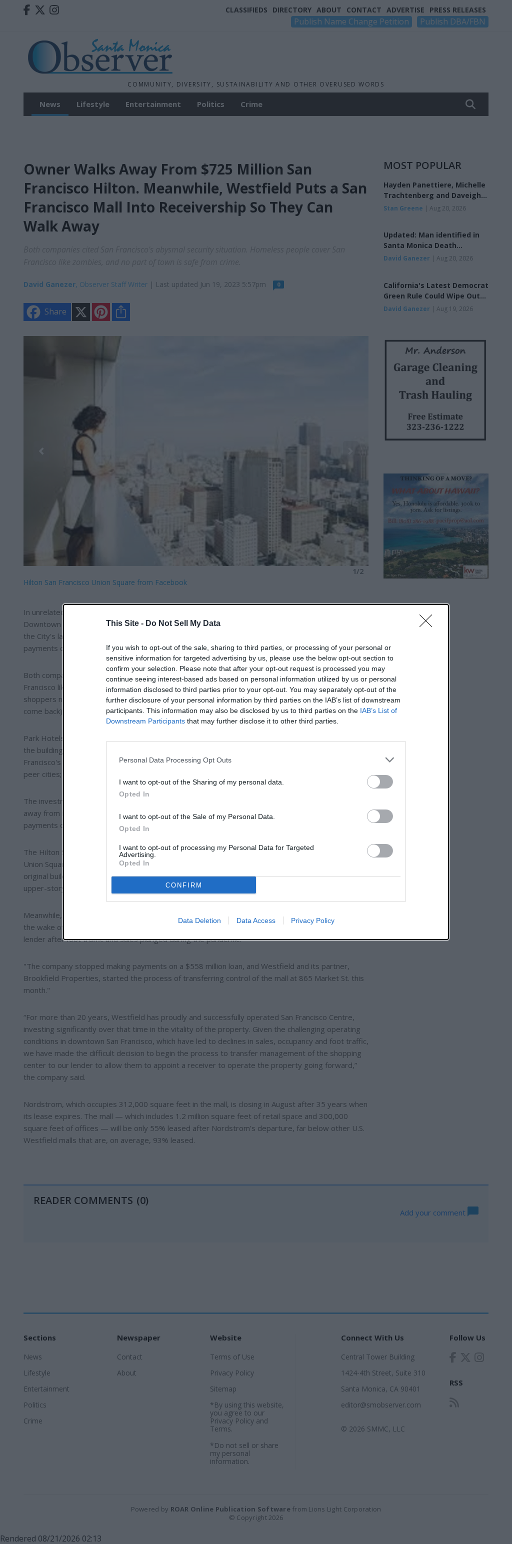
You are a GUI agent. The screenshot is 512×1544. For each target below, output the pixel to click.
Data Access (256, 920)
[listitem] (256, 759)
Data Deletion (199, 920)
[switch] (380, 781)
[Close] (429, 624)
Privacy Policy (312, 920)
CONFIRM (184, 885)
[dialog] (256, 772)
